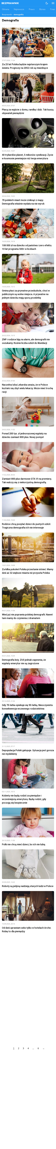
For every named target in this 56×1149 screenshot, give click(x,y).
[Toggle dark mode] (46, 3)
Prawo (32, 9)
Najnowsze (19, 9)
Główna (5, 9)
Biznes (42, 9)
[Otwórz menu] (51, 3)
